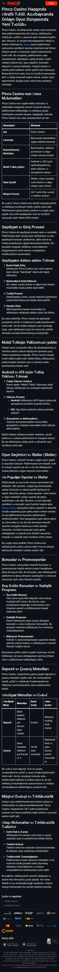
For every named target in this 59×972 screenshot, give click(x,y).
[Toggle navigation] (4, 3)
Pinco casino (9, 507)
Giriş (51, 3)
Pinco (27, 44)
